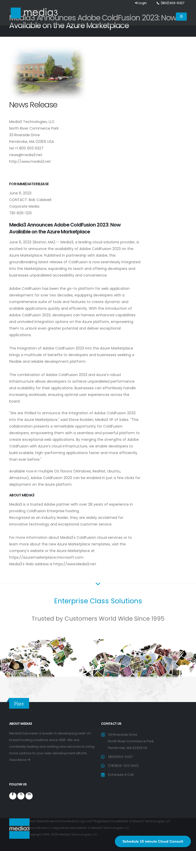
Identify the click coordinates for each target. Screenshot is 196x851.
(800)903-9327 (120, 757)
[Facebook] (12, 795)
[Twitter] (20, 795)
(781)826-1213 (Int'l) (123, 766)
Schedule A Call (121, 774)
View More (18, 760)
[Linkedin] (29, 795)
